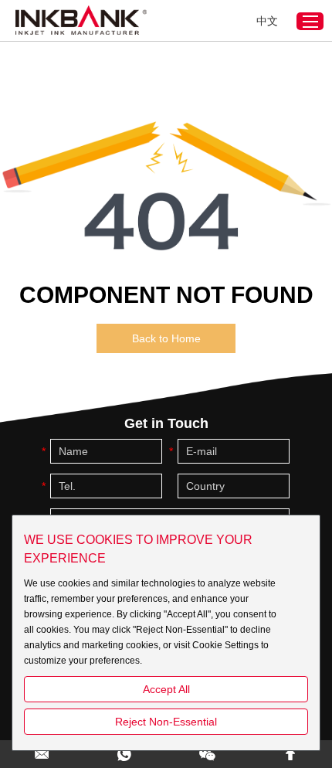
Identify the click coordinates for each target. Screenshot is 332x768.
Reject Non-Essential (166, 721)
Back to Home (166, 338)
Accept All (166, 689)
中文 (267, 21)
